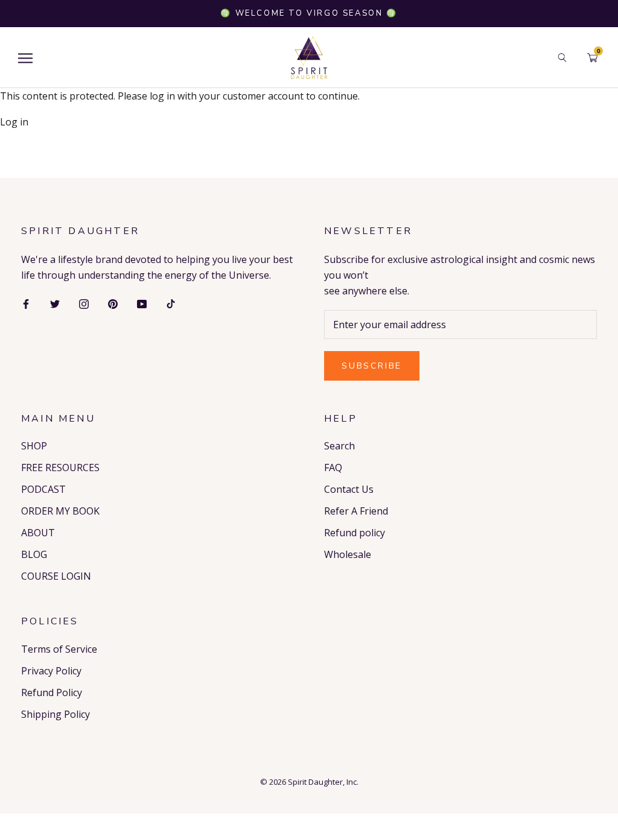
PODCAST (43, 489)
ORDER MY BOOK (60, 511)
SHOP (34, 445)
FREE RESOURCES (60, 467)
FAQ (333, 467)
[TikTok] (171, 303)
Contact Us (349, 489)
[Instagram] (84, 303)
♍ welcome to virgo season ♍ (308, 13)
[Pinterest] (113, 303)
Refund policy (354, 532)
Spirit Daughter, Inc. (323, 781)
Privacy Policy (51, 670)
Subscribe (372, 366)
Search (339, 445)
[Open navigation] (25, 57)
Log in (14, 121)
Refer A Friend (356, 511)
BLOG (34, 554)
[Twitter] (55, 303)
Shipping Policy (55, 714)
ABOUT (38, 532)
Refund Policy (51, 692)
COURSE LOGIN (56, 576)
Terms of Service (59, 649)
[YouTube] (142, 303)
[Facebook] (26, 303)
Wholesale (347, 554)
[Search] (562, 57)
